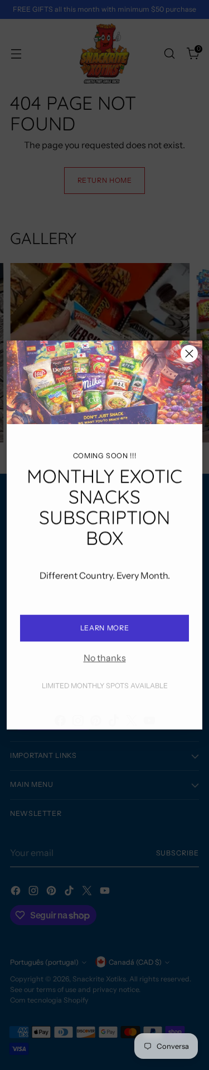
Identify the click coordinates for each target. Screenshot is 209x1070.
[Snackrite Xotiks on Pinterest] (96, 712)
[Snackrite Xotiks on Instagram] (78, 712)
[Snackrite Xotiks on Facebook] (60, 712)
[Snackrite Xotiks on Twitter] (131, 712)
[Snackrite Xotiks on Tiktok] (113, 712)
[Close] (189, 353)
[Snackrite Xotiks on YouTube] (149, 712)
